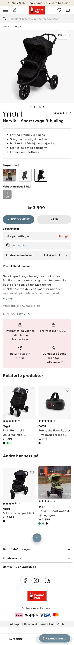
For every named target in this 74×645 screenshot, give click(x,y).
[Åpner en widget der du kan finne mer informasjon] (54, 638)
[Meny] (5, 10)
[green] (9, 175)
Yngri (18, 26)
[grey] (25, 175)
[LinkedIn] (47, 580)
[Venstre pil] (31, 107)
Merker (7, 26)
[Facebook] (25, 580)
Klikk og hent (19, 219)
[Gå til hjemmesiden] (37, 10)
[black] (40, 175)
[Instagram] (36, 580)
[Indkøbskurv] (68, 10)
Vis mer (8, 298)
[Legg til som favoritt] (32, 390)
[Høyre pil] (43, 107)
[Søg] (4, 19)
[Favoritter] (59, 10)
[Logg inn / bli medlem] (14, 10)
